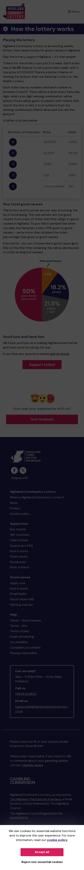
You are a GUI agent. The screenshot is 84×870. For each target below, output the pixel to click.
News (14, 503)
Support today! (42, 364)
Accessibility (19, 642)
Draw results (19, 556)
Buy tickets (18, 529)
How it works (19, 551)
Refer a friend (19, 567)
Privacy (15, 508)
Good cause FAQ (22, 599)
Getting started (21, 605)
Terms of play (19, 631)
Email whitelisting (22, 637)
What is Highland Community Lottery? (37, 497)
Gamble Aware (32, 765)
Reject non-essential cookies (42, 862)
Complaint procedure (25, 647)
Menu (76, 12)
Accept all (42, 852)
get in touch (59, 354)
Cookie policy (19, 514)
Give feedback (42, 419)
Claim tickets (19, 540)
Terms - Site (18, 626)
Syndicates (18, 562)
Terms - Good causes (25, 620)
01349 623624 (25, 694)
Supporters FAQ (21, 546)
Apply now (17, 583)
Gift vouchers (19, 535)
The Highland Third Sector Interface (35, 799)
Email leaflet (18, 594)
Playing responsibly (23, 653)
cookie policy (57, 840)
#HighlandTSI (19, 478)
